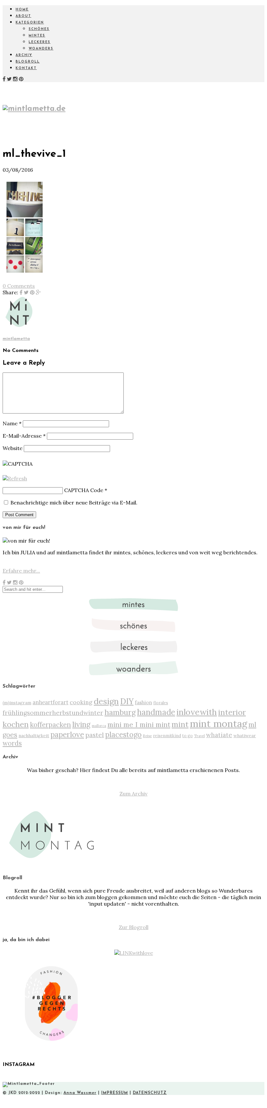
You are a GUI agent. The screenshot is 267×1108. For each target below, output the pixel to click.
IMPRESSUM (114, 1093)
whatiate (219, 735)
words (12, 743)
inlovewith (196, 712)
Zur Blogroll (133, 927)
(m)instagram (17, 703)
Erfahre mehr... (21, 570)
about (23, 16)
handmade (156, 712)
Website (12, 448)
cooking (81, 702)
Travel (199, 736)
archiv (24, 55)
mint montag (218, 723)
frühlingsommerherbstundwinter (53, 713)
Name (12, 423)
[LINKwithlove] (133, 953)
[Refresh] (15, 478)
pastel (94, 735)
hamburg (120, 712)
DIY (127, 701)
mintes (37, 35)
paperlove (67, 734)
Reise (147, 736)
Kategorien (30, 22)
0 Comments (19, 286)
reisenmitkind (167, 735)
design (106, 701)
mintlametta (16, 339)
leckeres (39, 42)
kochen (16, 724)
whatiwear (244, 735)
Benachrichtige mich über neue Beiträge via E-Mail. (73, 502)
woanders (41, 49)
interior (232, 712)
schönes (39, 29)
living (81, 724)
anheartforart (50, 702)
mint (180, 724)
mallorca (99, 725)
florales (160, 702)
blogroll (28, 62)
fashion (143, 702)
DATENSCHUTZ (150, 1093)
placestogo (123, 734)
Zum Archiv (133, 793)
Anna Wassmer (79, 1093)
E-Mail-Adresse (24, 435)
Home (22, 9)
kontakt (26, 68)
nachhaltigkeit (34, 735)
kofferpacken (50, 724)
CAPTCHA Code (83, 490)
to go (187, 735)
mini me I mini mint (138, 724)
